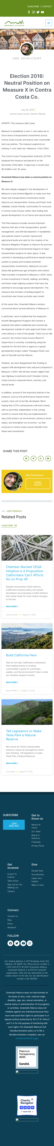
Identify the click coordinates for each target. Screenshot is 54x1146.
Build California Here (21, 655)
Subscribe (33, 6)
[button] (26, 458)
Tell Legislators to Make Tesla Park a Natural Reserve (23, 735)
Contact (47, 6)
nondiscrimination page (27, 1038)
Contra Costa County (19, 114)
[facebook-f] (29, 12)
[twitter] (38, 12)
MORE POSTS (38, 483)
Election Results (38, 114)
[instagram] (34, 12)
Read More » (12, 606)
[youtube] (43, 12)
